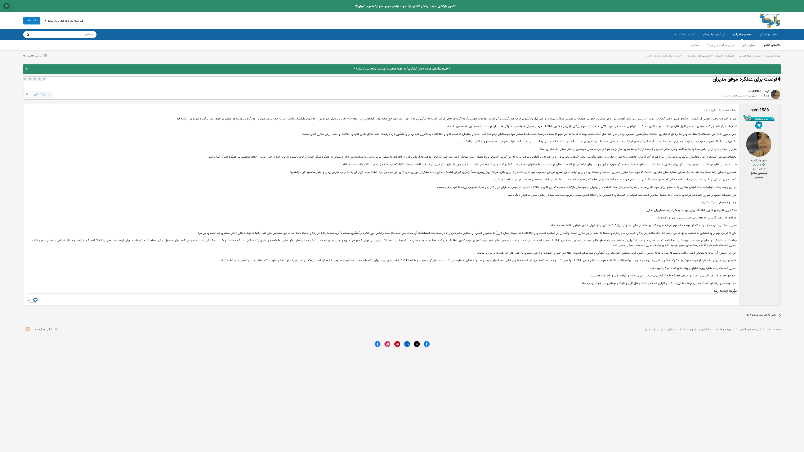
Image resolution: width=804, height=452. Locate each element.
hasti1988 (754, 91)
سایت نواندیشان (768, 34)
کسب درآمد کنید (686, 34)
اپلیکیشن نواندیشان (714, 34)
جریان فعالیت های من (721, 45)
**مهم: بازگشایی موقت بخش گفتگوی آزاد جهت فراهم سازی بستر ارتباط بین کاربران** (405, 6)
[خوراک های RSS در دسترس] (27, 330)
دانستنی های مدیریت (735, 95)
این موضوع (44, 34)
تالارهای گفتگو (772, 45)
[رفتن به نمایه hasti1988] (775, 94)
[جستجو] (27, 34)
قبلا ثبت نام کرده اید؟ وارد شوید (64, 21)
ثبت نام (32, 20)
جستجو (695, 45)
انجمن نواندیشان (742, 34)
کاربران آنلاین (749, 45)
